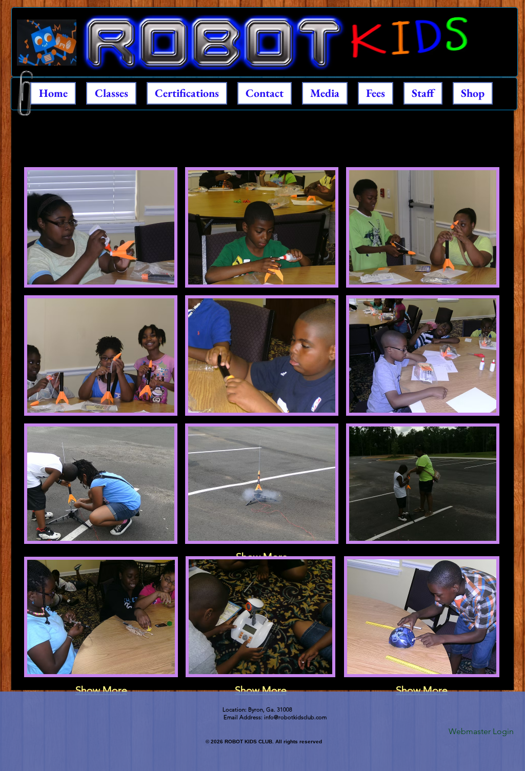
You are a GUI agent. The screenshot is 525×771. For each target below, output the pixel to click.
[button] (100, 227)
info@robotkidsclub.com (295, 717)
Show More (101, 690)
